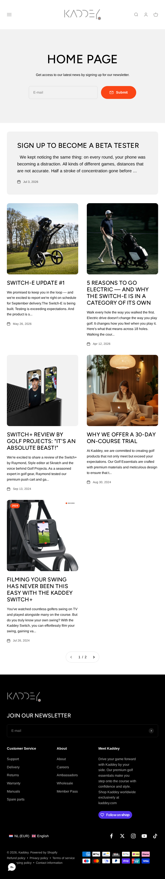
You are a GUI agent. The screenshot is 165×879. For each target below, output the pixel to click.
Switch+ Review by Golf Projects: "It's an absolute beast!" (41, 441)
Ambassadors (67, 775)
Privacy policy (39, 858)
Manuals (13, 791)
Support (13, 759)
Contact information (49, 862)
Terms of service (63, 858)
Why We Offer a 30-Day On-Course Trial (121, 438)
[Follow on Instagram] (133, 836)
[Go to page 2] (93, 657)
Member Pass (67, 791)
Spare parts (15, 799)
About (61, 759)
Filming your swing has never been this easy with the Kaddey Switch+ (40, 589)
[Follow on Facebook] (111, 836)
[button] (29, 836)
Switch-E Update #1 (36, 282)
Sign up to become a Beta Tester (78, 145)
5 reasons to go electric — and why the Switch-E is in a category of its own (119, 292)
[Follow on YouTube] (144, 836)
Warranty (13, 783)
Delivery (13, 767)
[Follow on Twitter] (122, 836)
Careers (63, 767)
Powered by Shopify (43, 852)
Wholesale (65, 783)
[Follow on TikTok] (155, 836)
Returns (13, 775)
